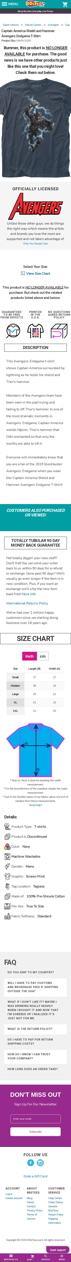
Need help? (35, 805)
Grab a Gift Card (36, 1176)
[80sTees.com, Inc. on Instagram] (40, 1163)
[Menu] (4, 5)
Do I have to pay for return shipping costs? (30, 1041)
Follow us (35, 1154)
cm (42, 656)
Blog (29, 1198)
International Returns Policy (27, 603)
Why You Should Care (35, 244)
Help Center (55, 1198)
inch (30, 656)
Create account (14, 1198)
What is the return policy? (30, 1029)
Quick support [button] (58, 1250)
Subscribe (35, 1131)
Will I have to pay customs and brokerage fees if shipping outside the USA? (33, 987)
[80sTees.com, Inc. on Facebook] (31, 1163)
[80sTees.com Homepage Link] (35, 6)
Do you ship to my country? (31, 972)
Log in (9, 1194)
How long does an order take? (33, 1069)
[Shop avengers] (35, 219)
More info (29, 594)
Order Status (55, 1202)
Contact (31, 1206)
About (30, 1202)
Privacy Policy (34, 1210)
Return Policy (55, 1215)
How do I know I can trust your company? (29, 1056)
